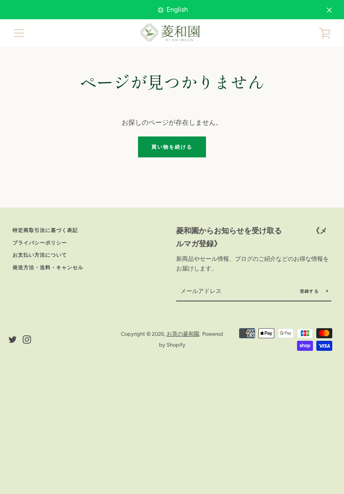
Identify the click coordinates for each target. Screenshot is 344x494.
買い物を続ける (172, 147)
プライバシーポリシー (40, 243)
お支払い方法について (40, 255)
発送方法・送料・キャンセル (48, 267)
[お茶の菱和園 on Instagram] (27, 339)
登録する (310, 291)
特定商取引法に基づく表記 (45, 230)
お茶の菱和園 (183, 334)
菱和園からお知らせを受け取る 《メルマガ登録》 (251, 237)
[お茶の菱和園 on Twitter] (12, 339)
